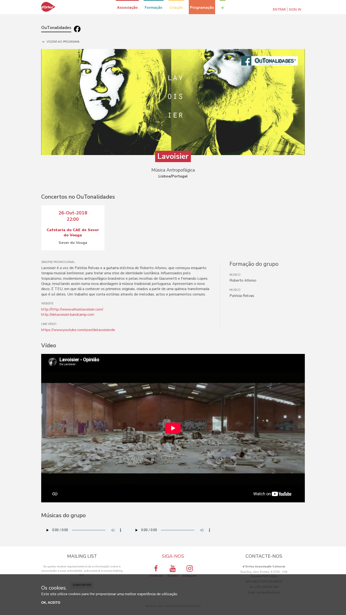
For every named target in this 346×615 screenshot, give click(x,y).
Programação (202, 7)
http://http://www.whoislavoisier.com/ (72, 309)
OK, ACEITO (50, 602)
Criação (176, 7)
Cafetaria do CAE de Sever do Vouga (73, 232)
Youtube (172, 576)
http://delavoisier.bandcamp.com (67, 314)
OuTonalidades (56, 27)
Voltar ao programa (63, 42)
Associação (127, 7)
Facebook (156, 576)
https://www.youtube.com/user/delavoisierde (78, 329)
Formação (153, 7)
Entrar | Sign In (287, 9)
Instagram (190, 576)
